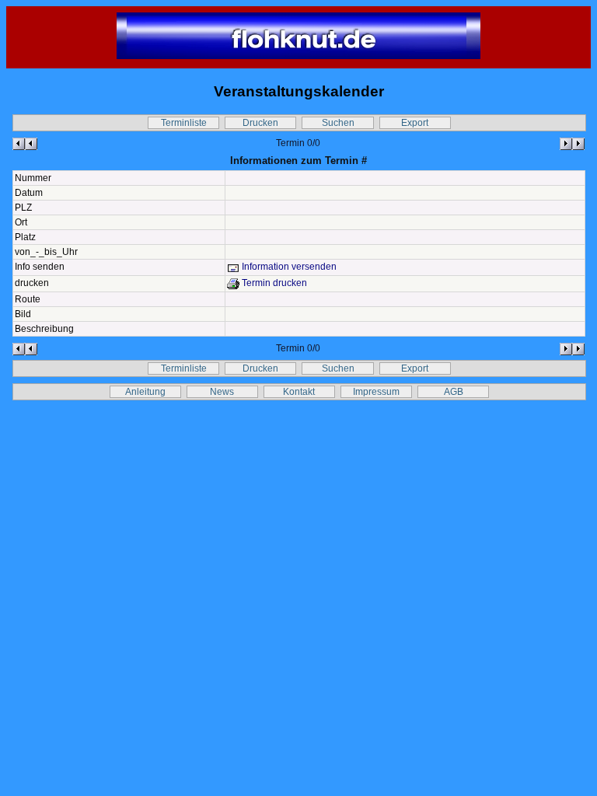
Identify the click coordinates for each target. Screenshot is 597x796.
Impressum (376, 391)
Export (414, 122)
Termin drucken (273, 283)
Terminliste (184, 122)
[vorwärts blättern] (572, 144)
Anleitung (145, 391)
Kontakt (299, 391)
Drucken (260, 122)
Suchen (338, 122)
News (222, 391)
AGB (453, 391)
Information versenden (288, 266)
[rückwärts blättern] (24, 144)
